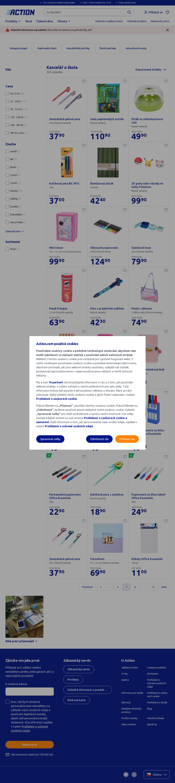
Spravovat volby (50, 439)
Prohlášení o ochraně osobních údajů (69, 426)
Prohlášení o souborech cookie (56, 398)
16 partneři (56, 382)
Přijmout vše (127, 439)
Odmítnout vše (99, 439)
